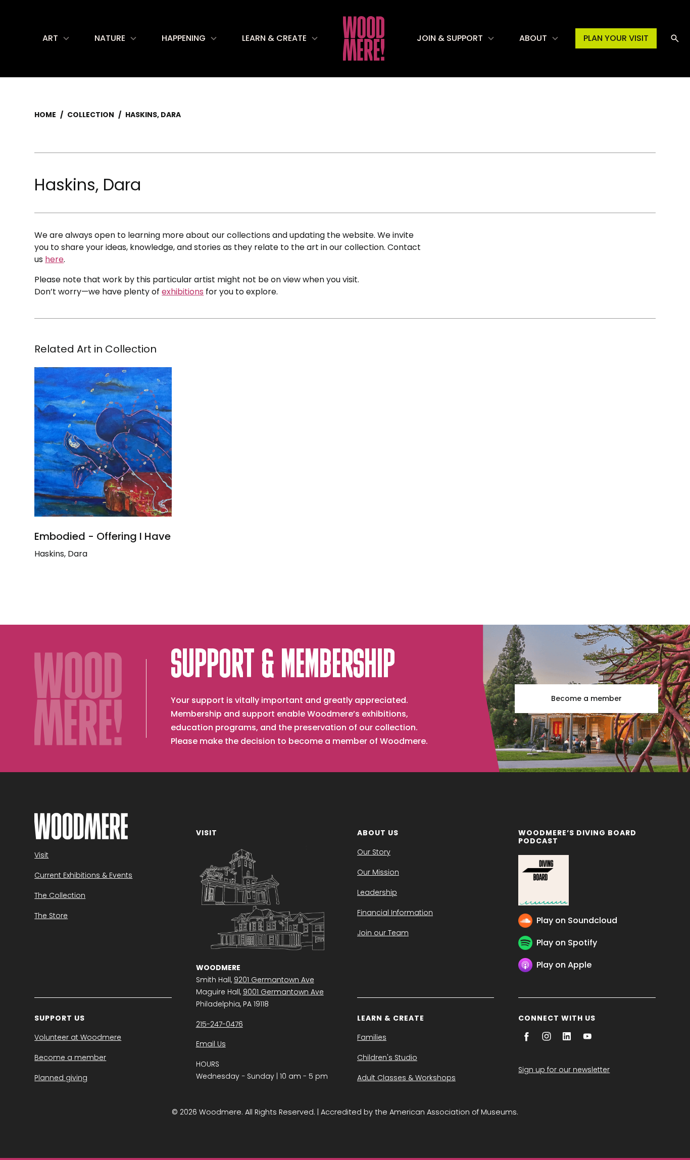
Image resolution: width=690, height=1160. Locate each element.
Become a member (586, 698)
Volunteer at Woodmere (77, 1037)
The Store (51, 916)
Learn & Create (274, 38)
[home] (363, 38)
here (54, 259)
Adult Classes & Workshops (406, 1078)
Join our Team (383, 933)
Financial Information (395, 913)
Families (371, 1037)
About (533, 38)
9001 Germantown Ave (283, 992)
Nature (109, 38)
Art (50, 38)
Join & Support (450, 38)
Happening (184, 38)
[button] (56, 38)
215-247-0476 (219, 1024)
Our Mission (378, 872)
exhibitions (183, 291)
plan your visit (616, 38)
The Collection (59, 895)
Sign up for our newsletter (564, 1070)
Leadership (377, 892)
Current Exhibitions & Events (83, 875)
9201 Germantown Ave (274, 980)
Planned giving (60, 1078)
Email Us (211, 1044)
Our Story (373, 852)
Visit (41, 855)
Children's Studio (387, 1057)
